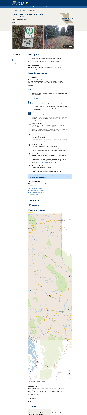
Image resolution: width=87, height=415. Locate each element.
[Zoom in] (70, 376)
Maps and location (17, 66)
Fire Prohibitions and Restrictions (35, 190)
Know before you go (18, 60)
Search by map (25, 6)
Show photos (69, 46)
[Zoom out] (70, 377)
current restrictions (47, 170)
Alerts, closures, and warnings (35, 188)
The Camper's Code (32, 194)
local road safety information (43, 162)
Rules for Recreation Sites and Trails (36, 192)
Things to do (16, 63)
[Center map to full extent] (70, 373)
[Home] (13, 10)
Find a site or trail (16, 6)
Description (15, 57)
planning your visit (36, 98)
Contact (15, 69)
